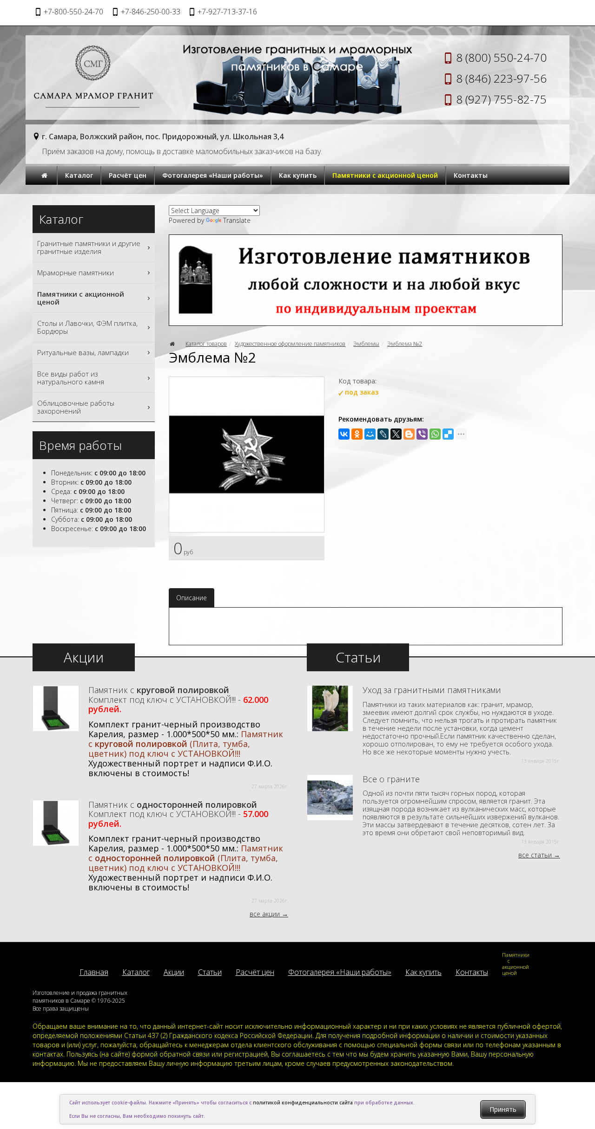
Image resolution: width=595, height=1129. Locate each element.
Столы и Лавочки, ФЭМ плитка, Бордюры (87, 327)
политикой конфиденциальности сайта (303, 1102)
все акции (265, 913)
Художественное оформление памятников (290, 344)
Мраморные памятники (75, 272)
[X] (396, 434)
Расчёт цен (127, 175)
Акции (174, 972)
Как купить (298, 175)
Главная (93, 972)
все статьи (535, 854)
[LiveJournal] (383, 434)
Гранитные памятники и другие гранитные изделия (88, 247)
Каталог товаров (206, 344)
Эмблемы (366, 344)
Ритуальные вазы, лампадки (83, 352)
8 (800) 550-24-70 (501, 57)
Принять (502, 1109)
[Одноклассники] (357, 434)
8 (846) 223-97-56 (501, 78)
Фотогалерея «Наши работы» (212, 175)
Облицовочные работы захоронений (75, 406)
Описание (191, 597)
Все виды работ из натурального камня (70, 377)
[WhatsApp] (435, 434)
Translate (237, 220)
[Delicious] (448, 434)
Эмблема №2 (404, 344)
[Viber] (422, 434)
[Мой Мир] (370, 434)
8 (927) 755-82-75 (501, 99)
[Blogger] (409, 434)
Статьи (210, 972)
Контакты (471, 175)
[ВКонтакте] (344, 434)
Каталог (79, 175)
